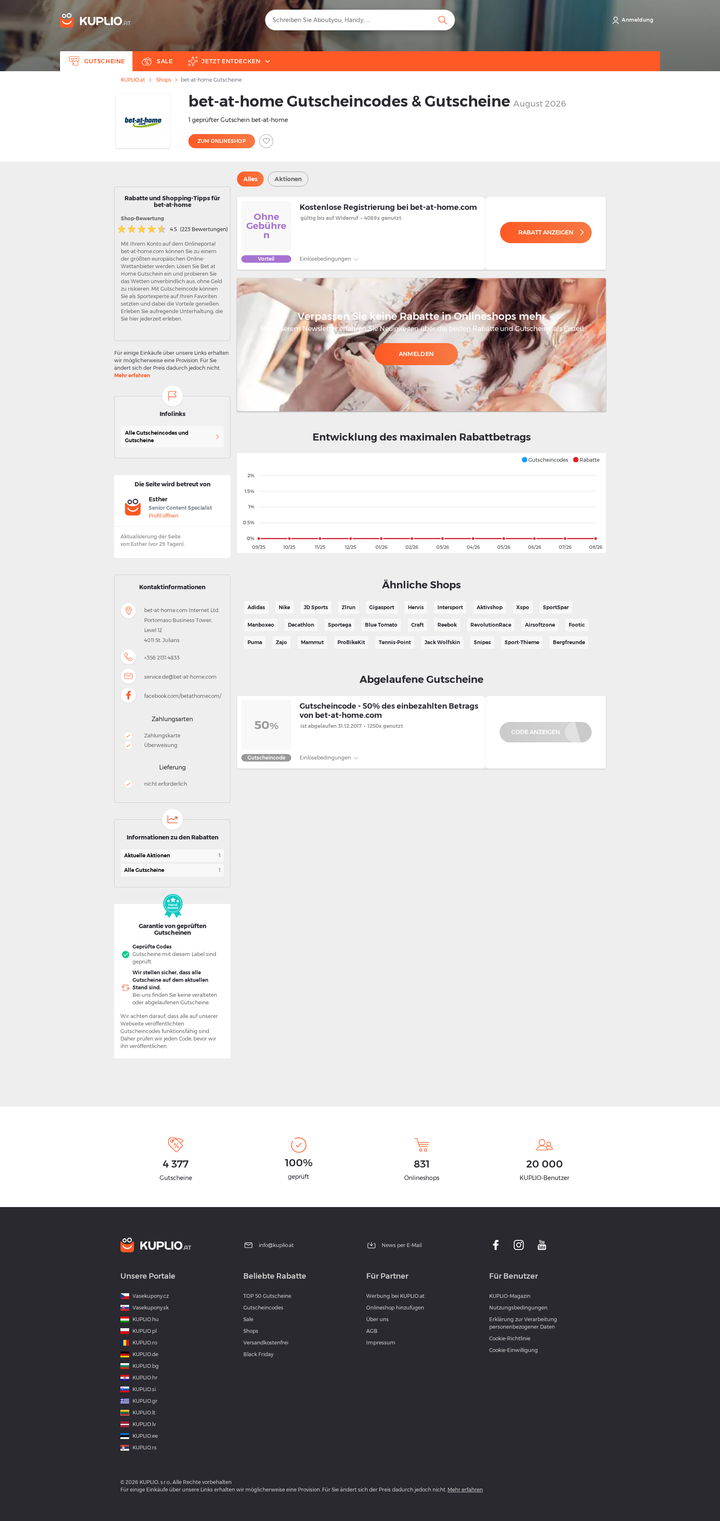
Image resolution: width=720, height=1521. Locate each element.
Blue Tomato (381, 625)
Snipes (482, 642)
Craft (417, 625)
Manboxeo (261, 625)
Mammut (312, 642)
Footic (577, 625)
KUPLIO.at (133, 80)
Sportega (339, 625)
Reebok (447, 625)
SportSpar (556, 607)
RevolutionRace (490, 625)
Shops (163, 80)
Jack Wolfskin (442, 642)
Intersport (450, 607)
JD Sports (316, 607)
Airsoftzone (540, 625)
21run (348, 607)
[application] (421, 503)
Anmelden (416, 354)
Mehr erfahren (132, 375)
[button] (544, 459)
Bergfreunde (569, 642)
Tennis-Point (395, 642)
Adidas (256, 607)
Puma (255, 642)
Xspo (522, 607)
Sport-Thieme (522, 642)
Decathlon (301, 625)
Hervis (416, 607)
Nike (284, 607)
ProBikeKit (351, 642)
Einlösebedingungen (326, 259)
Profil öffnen (163, 516)
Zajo (281, 642)
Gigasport (381, 607)
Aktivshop (489, 607)
